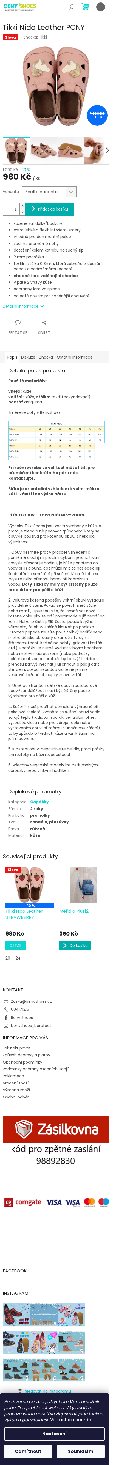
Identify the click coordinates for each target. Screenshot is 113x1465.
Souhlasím (80, 1451)
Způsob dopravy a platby (26, 1055)
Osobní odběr (16, 1097)
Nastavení (54, 1434)
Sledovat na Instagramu (48, 1391)
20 (7, 958)
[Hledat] (71, 6)
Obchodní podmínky (22, 1062)
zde (87, 1420)
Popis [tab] (12, 357)
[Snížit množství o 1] (22, 212)
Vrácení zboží (16, 1083)
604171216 (20, 1009)
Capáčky (39, 802)
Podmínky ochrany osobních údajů (36, 1069)
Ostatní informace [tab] (75, 357)
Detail (16, 945)
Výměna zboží (16, 1090)
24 (18, 958)
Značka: (35, 37)
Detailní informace (21, 306)
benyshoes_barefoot (31, 1025)
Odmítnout (28, 1451)
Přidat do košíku (53, 209)
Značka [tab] (46, 357)
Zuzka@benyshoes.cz (31, 1001)
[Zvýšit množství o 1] (22, 206)
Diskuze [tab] (28, 357)
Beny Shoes (22, 1017)
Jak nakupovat (17, 1048)
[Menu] (100, 6)
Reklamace (13, 1076)
